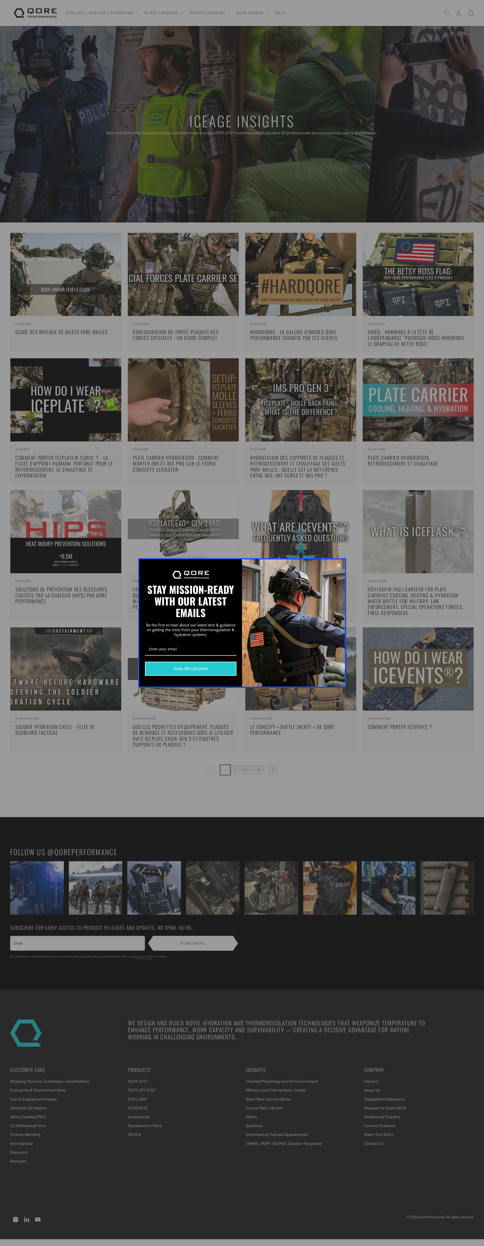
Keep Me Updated (191, 668)
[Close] (339, 565)
